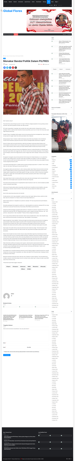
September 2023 (55, 265)
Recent (61, 69)
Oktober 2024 (54, 241)
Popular (54, 69)
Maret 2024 (54, 254)
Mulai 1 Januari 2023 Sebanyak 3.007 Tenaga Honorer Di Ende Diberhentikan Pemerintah (65, 101)
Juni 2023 (54, 270)
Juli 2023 (54, 269)
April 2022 (54, 296)
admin (6, 64)
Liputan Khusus (27, 1)
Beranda (5, 1)
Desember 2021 (55, 303)
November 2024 (55, 240)
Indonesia (23, 266)
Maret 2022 (54, 298)
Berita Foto (54, 186)
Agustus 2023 (55, 267)
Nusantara (35, 266)
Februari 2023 (55, 278)
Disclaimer (69, 34)
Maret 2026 (54, 323)
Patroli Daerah (38, 1)
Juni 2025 (54, 227)
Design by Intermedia (26, 458)
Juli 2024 (54, 247)
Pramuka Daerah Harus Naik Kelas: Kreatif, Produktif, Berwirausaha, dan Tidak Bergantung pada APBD (26, 316)
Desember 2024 (55, 238)
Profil (53, 178)
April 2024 (54, 252)
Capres (8, 266)
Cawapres (15, 266)
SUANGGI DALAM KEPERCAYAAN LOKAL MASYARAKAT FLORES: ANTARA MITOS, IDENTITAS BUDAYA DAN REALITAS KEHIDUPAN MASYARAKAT (9, 317)
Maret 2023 (54, 276)
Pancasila (43, 266)
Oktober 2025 (54, 220)
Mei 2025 (54, 229)
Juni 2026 (54, 205)
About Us (64, 34)
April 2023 (54, 274)
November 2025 (55, 218)
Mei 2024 (54, 250)
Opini (49, 1)
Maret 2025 (54, 232)
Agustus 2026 (55, 201)
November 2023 (55, 261)
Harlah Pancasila (55, 176)
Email (4, 347)
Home (5, 55)
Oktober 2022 (54, 285)
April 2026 (54, 209)
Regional (10, 1)
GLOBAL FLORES (40, 458)
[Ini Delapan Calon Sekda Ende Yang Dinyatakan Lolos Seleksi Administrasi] (66, 445)
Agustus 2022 (54, 289)
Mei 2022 (54, 294)
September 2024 (55, 243)
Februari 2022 (54, 412)
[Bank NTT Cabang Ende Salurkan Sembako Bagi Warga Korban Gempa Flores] (66, 451)
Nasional (15, 1)
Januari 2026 (54, 214)
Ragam (56, 1)
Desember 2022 (55, 281)
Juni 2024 (54, 249)
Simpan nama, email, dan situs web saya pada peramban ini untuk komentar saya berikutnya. (21, 351)
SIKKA (53, 172)
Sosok (53, 184)
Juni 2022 (54, 292)
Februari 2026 (55, 212)
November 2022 (55, 283)
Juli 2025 (54, 225)
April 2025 (54, 230)
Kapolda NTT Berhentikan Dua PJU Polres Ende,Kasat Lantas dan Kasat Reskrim (65, 81)
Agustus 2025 (54, 223)
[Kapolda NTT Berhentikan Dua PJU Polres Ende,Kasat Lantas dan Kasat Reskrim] (55, 82)
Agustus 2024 (55, 245)
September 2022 (55, 287)
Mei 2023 (54, 272)
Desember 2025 (55, 216)
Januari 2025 (54, 236)
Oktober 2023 (54, 263)
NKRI (29, 266)
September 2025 (55, 221)
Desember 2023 (55, 372)
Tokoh (52, 1)
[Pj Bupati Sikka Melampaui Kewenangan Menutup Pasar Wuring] (55, 55)
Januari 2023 (54, 392)
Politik (29, 269)
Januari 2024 (54, 258)
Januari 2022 (54, 301)
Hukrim (33, 1)
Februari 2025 (54, 234)
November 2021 (55, 305)
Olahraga (44, 1)
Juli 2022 (54, 290)
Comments (68, 69)
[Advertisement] (26, 45)
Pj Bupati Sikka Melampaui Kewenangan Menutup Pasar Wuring (64, 54)
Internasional (20, 1)
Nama (4, 342)
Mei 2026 (54, 207)
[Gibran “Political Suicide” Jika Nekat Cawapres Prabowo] (55, 43)
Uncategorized (55, 174)
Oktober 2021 (54, 307)
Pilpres (23, 269)
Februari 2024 (55, 256)
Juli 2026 (54, 203)
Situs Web (29, 347)
